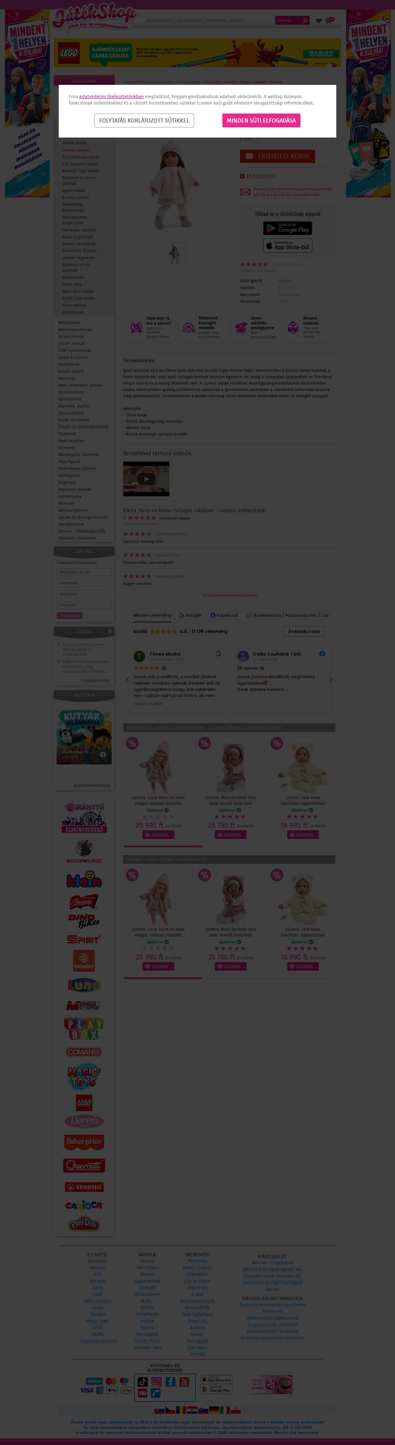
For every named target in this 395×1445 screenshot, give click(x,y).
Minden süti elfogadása (261, 120)
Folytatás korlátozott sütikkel (144, 120)
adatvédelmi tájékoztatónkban (111, 96)
